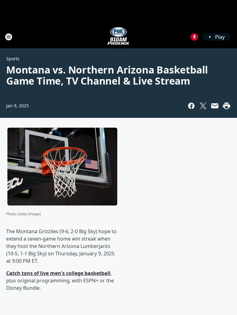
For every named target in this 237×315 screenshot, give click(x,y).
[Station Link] (118, 37)
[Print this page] (226, 106)
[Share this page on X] (203, 106)
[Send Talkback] (194, 37)
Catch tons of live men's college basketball (58, 273)
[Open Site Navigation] (8, 37)
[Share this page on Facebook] (191, 106)
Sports (12, 59)
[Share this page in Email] (214, 106)
